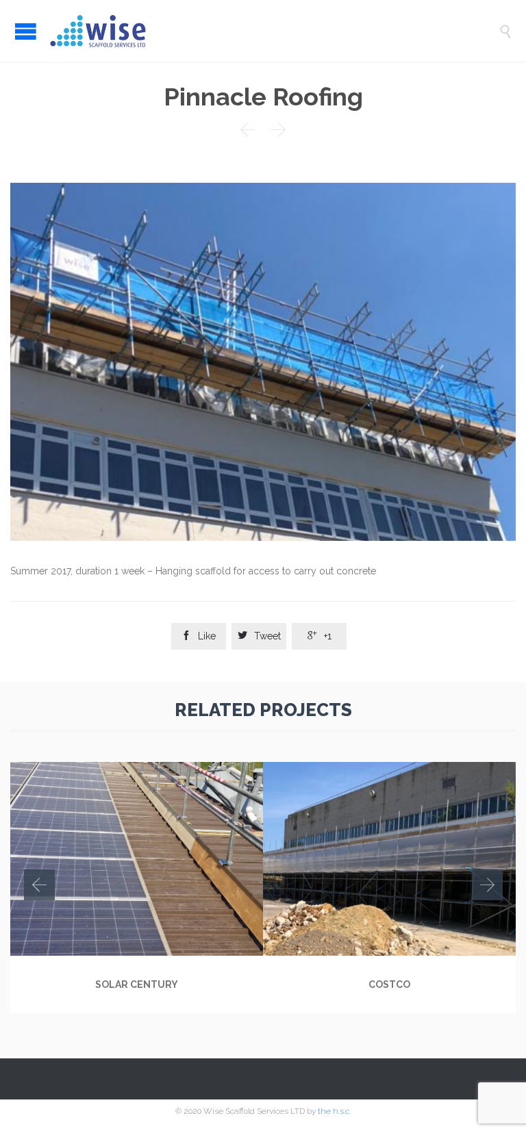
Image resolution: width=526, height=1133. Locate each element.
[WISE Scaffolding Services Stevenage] (273, 31)
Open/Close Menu (25, 31)
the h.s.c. (334, 1111)
